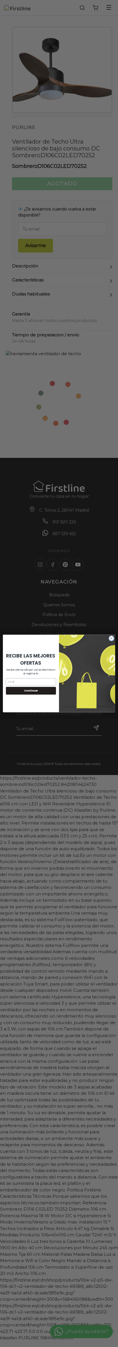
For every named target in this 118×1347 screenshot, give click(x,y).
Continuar (31, 691)
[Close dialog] (111, 638)
